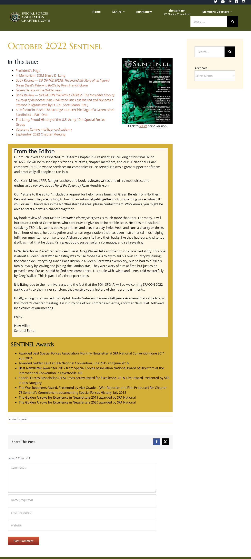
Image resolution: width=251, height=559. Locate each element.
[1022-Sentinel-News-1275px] (147, 60)
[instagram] (230, 1)
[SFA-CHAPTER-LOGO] (30, 13)
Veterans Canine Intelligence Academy (44, 129)
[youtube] (223, 1)
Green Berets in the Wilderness (39, 90)
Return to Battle (45, 85)
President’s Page (28, 70)
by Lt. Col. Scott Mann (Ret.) (65, 100)
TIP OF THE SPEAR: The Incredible (61, 80)
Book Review (25, 95)
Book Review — (27, 80)
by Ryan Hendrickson (72, 85)
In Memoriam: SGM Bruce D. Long (40, 75)
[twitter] (215, 1)
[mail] (243, 1)
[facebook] (236, 1)
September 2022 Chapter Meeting (40, 134)
